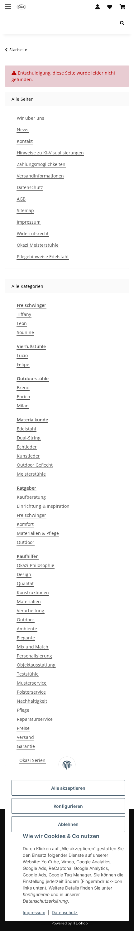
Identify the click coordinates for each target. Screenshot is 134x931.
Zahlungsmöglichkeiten (41, 164)
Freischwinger (31, 515)
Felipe (23, 364)
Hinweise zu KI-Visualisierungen (50, 153)
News (22, 130)
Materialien (29, 601)
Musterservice (31, 683)
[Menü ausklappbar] (8, 4)
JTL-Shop (80, 923)
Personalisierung (34, 656)
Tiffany (24, 314)
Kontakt (25, 141)
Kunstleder (28, 456)
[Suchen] (122, 23)
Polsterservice (31, 692)
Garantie (26, 746)
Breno (23, 387)
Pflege (23, 710)
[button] (97, 7)
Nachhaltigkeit (32, 701)
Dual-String (29, 438)
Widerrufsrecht (33, 233)
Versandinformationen (40, 176)
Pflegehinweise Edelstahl (43, 256)
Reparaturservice (35, 719)
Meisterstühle (31, 474)
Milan (23, 406)
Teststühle (28, 674)
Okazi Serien (32, 760)
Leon (22, 323)
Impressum (34, 912)
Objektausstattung (36, 665)
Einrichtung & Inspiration (43, 506)
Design (24, 574)
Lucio (22, 355)
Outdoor (25, 542)
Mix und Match (32, 647)
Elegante (26, 638)
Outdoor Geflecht (35, 465)
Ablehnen (68, 824)
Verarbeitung (30, 610)
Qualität (25, 583)
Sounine (25, 332)
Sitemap (25, 210)
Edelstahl (26, 429)
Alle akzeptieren (68, 788)
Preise (23, 728)
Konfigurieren (68, 806)
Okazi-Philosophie (35, 565)
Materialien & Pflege (38, 533)
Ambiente (27, 629)
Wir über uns (30, 118)
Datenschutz (65, 912)
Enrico (23, 397)
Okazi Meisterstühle (38, 245)
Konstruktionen (33, 592)
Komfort (25, 524)
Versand (25, 737)
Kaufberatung (31, 497)
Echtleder (27, 447)
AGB (21, 199)
